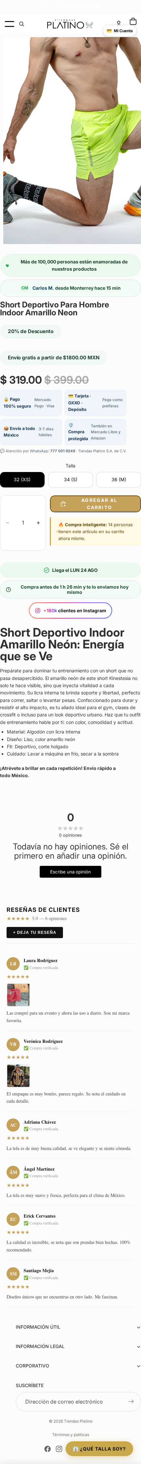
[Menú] (9, 24)
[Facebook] (47, 1449)
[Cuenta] (118, 24)
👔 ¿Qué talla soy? (99, 1449)
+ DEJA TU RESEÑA (34, 932)
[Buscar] (21, 24)
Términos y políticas (70, 1434)
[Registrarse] (131, 1402)
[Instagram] (59, 1449)
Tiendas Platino (78, 1421)
